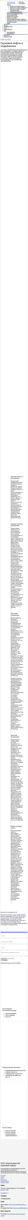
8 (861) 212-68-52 (6, 39)
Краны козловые (12, 17)
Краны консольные (12, 16)
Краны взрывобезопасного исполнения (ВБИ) (15, 14)
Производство (8, 26)
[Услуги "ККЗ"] (14, 1124)
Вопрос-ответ (8, 36)
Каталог (21, 2)
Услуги (6, 25)
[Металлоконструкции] (14, 1005)
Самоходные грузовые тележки (16, 19)
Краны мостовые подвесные (18, 7)
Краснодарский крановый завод (11, 2)
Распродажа (10, 33)
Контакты (7, 35)
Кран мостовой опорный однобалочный (17, 9)
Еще (5, 30)
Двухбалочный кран (16, 12)
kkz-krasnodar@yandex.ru (17, 1204)
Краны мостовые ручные (17, 6)
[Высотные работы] (14, 1064)
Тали (8, 23)
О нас (5, 28)
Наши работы (8, 29)
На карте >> (5, 1193)
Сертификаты (11, 32)
